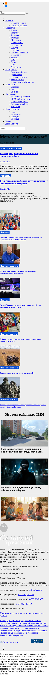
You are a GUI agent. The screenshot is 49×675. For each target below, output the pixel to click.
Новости (9, 20)
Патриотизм (16, 45)
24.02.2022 (5, 161)
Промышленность (19, 101)
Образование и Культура (22, 82)
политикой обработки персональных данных (21, 660)
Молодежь (16, 40)
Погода (14, 47)
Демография (16, 74)
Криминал (16, 114)
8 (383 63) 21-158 (26, 594)
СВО (13, 60)
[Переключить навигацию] (1, 11)
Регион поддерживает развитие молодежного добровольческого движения (18, 272)
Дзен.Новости (12, 124)
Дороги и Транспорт (20, 97)
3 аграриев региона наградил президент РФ (17, 373)
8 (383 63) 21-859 (24, 604)
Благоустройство (19, 72)
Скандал (15, 119)
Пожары (15, 116)
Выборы (15, 87)
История (15, 35)
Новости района (18, 23)
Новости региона (19, 25)
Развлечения (16, 67)
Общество (10, 28)
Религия (15, 57)
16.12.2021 (5, 189)
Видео (8, 121)
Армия (14, 30)
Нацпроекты (11, 69)
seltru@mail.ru (35, 590)
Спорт (14, 62)
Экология (15, 106)
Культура (15, 37)
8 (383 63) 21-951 (36, 599)
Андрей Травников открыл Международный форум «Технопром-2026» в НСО (20, 306)
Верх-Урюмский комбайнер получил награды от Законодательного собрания (24, 182)
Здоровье (15, 33)
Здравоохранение (19, 77)
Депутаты (15, 89)
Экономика (10, 94)
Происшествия (12, 109)
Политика (10, 84)
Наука (13, 65)
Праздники (16, 55)
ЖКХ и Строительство (21, 99)
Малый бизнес (17, 79)
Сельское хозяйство (20, 104)
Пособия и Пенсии (19, 52)
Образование (17, 42)
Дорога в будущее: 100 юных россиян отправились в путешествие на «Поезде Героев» (21, 238)
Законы (14, 92)
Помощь (15, 50)
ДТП (13, 111)
